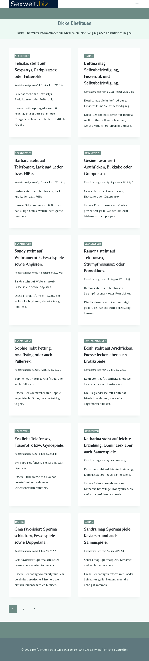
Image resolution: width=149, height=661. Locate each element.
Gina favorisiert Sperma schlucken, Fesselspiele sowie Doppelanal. (36, 536)
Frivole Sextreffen (116, 649)
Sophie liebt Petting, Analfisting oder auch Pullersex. (33, 355)
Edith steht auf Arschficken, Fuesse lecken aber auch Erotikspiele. (108, 355)
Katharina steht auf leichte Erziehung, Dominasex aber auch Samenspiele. (108, 445)
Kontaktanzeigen (95, 340)
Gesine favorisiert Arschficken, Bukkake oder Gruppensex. (108, 167)
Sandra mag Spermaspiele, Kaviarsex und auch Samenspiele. (107, 536)
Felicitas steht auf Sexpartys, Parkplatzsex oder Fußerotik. (36, 70)
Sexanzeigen (92, 153)
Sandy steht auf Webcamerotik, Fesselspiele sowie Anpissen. (39, 257)
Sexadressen (23, 153)
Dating (89, 56)
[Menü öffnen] (137, 4)
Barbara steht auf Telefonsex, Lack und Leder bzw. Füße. (39, 167)
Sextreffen (22, 56)
